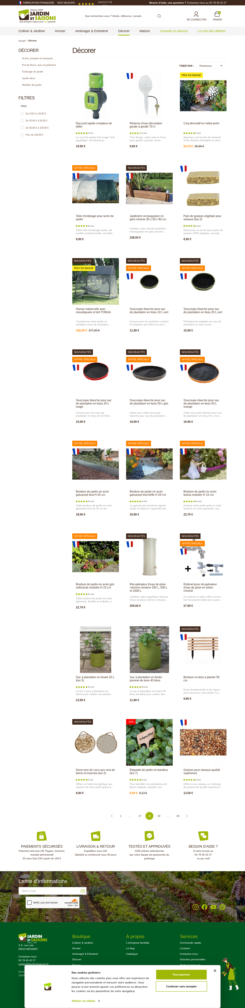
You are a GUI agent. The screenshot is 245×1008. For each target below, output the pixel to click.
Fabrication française (38, 2)
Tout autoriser (181, 974)
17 (139, 815)
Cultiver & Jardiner (82, 942)
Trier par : (186, 66)
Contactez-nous (189, 953)
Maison (76, 965)
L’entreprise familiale (137, 942)
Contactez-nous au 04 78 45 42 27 (207, 2)
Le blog (130, 948)
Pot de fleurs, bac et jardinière (39, 64)
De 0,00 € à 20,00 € (36, 113)
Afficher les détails (83, 1000)
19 (158, 815)
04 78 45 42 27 (203, 854)
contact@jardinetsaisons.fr (33, 964)
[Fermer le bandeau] (215, 970)
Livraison (185, 948)
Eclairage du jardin (32, 71)
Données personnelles (192, 959)
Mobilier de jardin (32, 84)
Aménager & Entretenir (85, 953)
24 (177, 815)
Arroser (76, 948)
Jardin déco (28, 78)
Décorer (76, 959)
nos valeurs (66, 2)
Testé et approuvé (190, 965)
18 (149, 815)
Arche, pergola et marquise (37, 58)
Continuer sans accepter (181, 986)
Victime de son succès (150, 707)
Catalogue (132, 953)
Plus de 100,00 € (34, 134)
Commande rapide (190, 942)
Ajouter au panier (95, 154)
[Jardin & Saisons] (37, 15)
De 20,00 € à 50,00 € (36, 120)
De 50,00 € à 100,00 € (37, 127)
